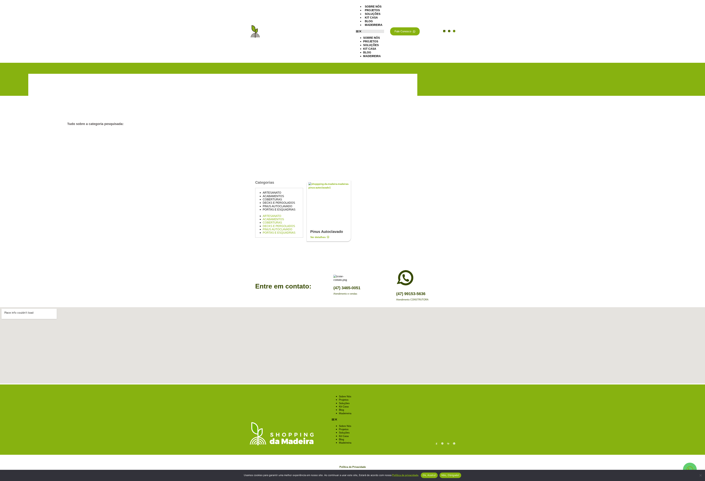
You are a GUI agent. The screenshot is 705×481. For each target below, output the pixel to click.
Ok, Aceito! (429, 475)
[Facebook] (449, 31)
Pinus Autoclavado (326, 232)
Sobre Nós (373, 6)
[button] (370, 31)
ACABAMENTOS (273, 196)
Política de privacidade (405, 475)
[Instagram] (454, 31)
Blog (369, 21)
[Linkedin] (444, 31)
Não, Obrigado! (450, 475)
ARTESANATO (272, 192)
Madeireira (373, 24)
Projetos (372, 10)
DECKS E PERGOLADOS (279, 202)
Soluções (372, 13)
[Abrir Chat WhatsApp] (690, 469)
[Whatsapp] (454, 443)
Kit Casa (371, 17)
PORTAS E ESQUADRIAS (279, 209)
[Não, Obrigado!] (700, 475)
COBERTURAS (272, 199)
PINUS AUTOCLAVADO (277, 206)
